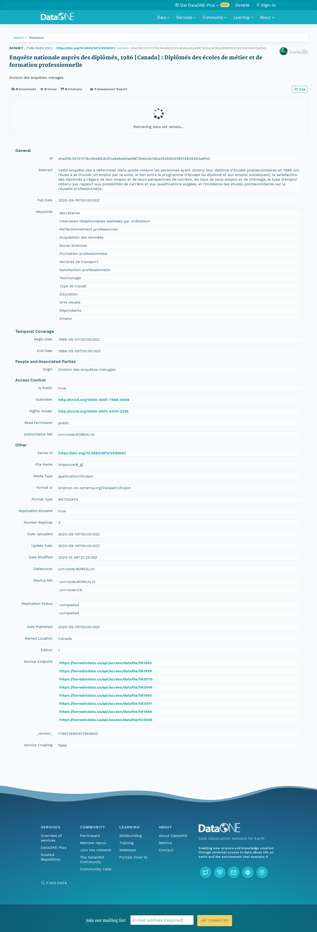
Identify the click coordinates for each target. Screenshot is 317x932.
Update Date (41, 546)
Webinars (127, 850)
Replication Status (37, 604)
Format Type (42, 499)
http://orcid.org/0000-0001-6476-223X (93, 411)
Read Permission (38, 423)
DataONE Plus (53, 847)
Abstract (45, 170)
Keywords (44, 212)
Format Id (44, 488)
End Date (44, 351)
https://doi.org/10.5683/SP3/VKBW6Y (85, 48)
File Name (43, 464)
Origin (47, 369)
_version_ (44, 733)
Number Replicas (38, 522)
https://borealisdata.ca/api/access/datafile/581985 (105, 663)
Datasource (42, 569)
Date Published (39, 627)
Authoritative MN (38, 434)
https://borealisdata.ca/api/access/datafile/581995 (105, 695)
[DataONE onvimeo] (220, 872)
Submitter (44, 399)
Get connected (214, 920)
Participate (90, 835)
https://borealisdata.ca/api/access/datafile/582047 (105, 703)
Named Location (38, 638)
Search (18, 37)
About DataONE (173, 835)
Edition (46, 650)
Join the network (96, 850)
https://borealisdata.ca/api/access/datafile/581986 (105, 711)
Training (126, 843)
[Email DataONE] (233, 872)
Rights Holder (40, 411)
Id (50, 158)
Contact (166, 850)
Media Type (42, 476)
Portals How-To (133, 857)
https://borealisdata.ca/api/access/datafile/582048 (105, 687)
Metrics (165, 843)
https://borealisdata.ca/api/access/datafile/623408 (105, 719)
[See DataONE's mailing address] (262, 872)
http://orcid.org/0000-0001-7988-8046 (93, 399)
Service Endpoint (38, 662)
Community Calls (95, 869)
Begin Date (43, 339)
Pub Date (44, 200)
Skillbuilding (130, 835)
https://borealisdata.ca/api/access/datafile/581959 (105, 671)
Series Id (45, 453)
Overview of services (51, 837)
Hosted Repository (50, 857)
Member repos (93, 843)
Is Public (45, 388)
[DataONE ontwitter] (205, 872)
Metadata (36, 37)
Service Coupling (38, 745)
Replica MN (42, 580)
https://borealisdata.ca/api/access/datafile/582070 (105, 679)
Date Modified (40, 557)
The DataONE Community (92, 859)
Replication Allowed (35, 511)
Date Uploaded (39, 534)
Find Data (56, 883)
